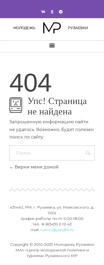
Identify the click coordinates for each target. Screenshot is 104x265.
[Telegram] (61, 12)
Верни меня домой (36, 167)
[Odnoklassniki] (52, 12)
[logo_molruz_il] (52, 28)
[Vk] (43, 12)
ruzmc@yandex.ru (57, 229)
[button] (52, 45)
